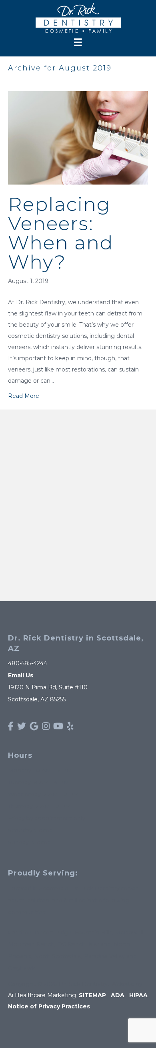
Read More (23, 396)
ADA (117, 995)
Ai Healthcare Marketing (42, 995)
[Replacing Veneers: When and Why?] (78, 137)
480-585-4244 (27, 663)
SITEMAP (92, 995)
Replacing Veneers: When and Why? (61, 233)
